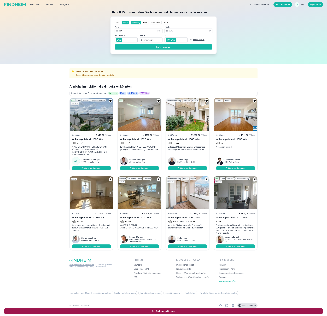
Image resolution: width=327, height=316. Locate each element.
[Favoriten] (297, 4)
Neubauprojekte (183, 269)
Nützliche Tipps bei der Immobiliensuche (218, 293)
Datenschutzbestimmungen (231, 273)
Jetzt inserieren (283, 4)
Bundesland (120, 35)
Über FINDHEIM (141, 269)
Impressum (224, 269)
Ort (166, 35)
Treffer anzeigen (163, 47)
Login (303, 4)
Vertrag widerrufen (227, 281)
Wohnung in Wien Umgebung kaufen (193, 277)
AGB (233, 269)
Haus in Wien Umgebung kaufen (191, 273)
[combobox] (126, 40)
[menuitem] (238, 277)
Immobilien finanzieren (150, 293)
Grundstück (155, 22)
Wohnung (136, 22)
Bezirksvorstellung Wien (125, 293)
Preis (117, 27)
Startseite (137, 265)
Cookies (222, 277)
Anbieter (50, 4)
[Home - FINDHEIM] (15, 4)
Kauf (118, 22)
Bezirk (142, 35)
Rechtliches (190, 293)
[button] (75, 114)
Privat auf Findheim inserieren (147, 273)
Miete (125, 22)
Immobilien (35, 4)
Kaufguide (64, 4)
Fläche (168, 27)
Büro (166, 22)
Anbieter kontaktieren (91, 168)
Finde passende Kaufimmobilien (81, 265)
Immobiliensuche (172, 293)
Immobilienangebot (185, 265)
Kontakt (222, 265)
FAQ (135, 277)
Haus (145, 22)
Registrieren (315, 4)
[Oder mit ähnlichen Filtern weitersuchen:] (163, 93)
